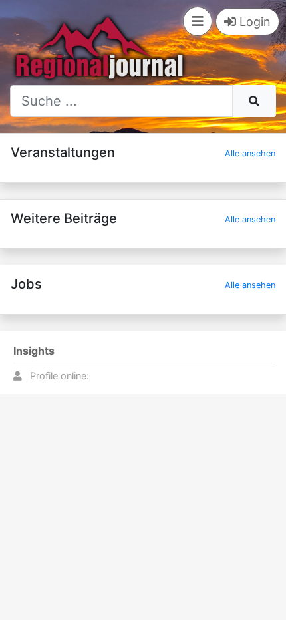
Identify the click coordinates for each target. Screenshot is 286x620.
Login (253, 22)
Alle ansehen (250, 153)
